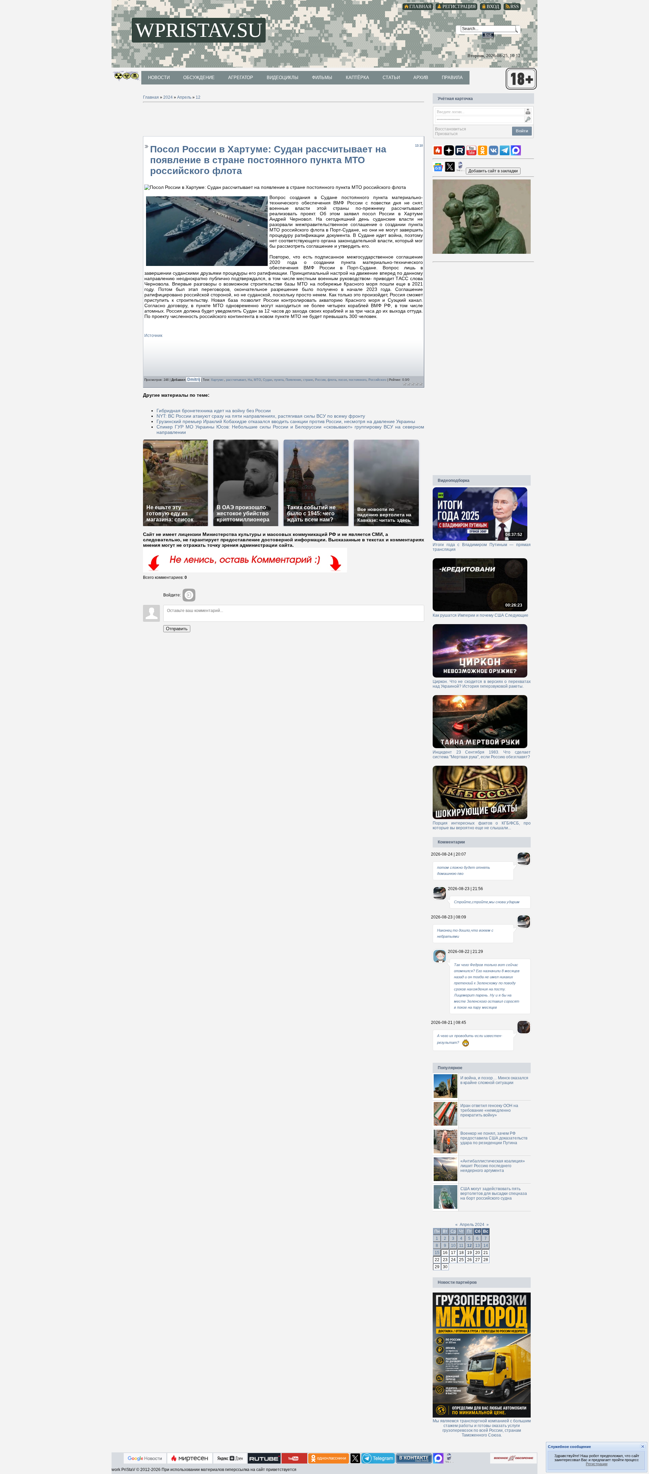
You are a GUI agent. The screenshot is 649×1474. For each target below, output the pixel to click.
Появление (293, 380)
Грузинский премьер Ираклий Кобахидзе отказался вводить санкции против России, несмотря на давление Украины (286, 421)
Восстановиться (450, 129)
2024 (168, 97)
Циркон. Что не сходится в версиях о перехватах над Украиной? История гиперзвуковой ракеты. (482, 684)
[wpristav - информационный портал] (493, 170)
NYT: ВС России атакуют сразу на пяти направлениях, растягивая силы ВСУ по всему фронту (261, 416)
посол (342, 380)
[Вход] (189, 595)
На (250, 380)
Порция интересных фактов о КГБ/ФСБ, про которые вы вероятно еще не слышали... (482, 825)
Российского (377, 380)
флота (332, 380)
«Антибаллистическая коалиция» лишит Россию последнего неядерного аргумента (492, 1166)
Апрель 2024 (472, 1224)
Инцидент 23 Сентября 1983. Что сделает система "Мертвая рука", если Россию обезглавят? (482, 754)
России (320, 380)
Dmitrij (194, 379)
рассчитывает (236, 380)
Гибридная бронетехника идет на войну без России (214, 410)
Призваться (446, 133)
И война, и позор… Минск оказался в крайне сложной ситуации (494, 1080)
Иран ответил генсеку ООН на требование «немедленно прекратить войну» (489, 1110)
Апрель (184, 97)
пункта (279, 380)
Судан (267, 380)
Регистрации (596, 1464)
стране (308, 380)
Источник (153, 335)
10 (453, 1245)
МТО (257, 380)
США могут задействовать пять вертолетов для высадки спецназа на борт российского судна (493, 1193)
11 (461, 1245)
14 (485, 1245)
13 (477, 1245)
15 (437, 1252)
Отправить (177, 628)
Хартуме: (217, 380)
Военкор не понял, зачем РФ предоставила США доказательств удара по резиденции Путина (493, 1138)
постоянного (357, 380)
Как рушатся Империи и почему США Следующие (480, 615)
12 (198, 97)
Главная (151, 97)
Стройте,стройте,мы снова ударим (487, 902)
